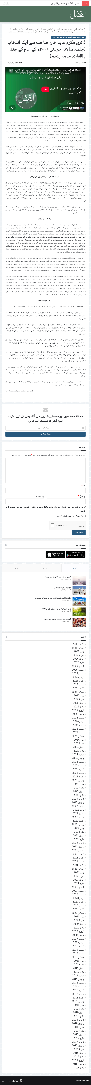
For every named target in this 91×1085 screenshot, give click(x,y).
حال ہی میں (46, 568)
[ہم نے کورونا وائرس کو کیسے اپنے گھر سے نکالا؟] (79, 612)
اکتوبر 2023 (78, 769)
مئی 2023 (79, 788)
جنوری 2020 (78, 935)
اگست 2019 (78, 953)
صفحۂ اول (78, 29)
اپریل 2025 (78, 703)
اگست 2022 (78, 821)
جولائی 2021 (78, 869)
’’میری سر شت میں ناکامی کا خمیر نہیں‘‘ (58, 577)
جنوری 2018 (78, 1023)
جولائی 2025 (78, 692)
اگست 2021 (78, 865)
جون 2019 (79, 961)
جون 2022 (79, 828)
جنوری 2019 (78, 979)
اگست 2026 (78, 644)
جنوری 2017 (78, 1046)
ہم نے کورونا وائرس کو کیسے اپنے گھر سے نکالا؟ (56, 608)
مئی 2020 (79, 920)
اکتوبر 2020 (78, 902)
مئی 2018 (79, 1009)
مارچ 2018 (78, 1016)
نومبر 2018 (78, 987)
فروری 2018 (78, 1020)
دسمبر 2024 (78, 718)
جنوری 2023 (78, 802)
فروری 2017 (78, 1042)
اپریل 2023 (78, 791)
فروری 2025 (78, 710)
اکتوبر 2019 (78, 946)
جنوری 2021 (78, 891)
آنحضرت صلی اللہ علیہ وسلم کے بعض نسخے (57, 619)
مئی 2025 (79, 699)
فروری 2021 (78, 887)
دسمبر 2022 (78, 806)
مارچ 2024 (78, 751)
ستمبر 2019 (78, 950)
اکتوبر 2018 (78, 990)
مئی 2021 (79, 876)
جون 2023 (79, 784)
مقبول (75, 568)
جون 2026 (79, 651)
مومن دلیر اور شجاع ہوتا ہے (62, 587)
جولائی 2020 (78, 913)
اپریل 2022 (78, 836)
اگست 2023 (78, 777)
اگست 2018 (78, 998)
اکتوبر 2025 (78, 681)
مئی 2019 (79, 965)
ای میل (82, 496)
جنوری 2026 (78, 670)
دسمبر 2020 (78, 895)
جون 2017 (79, 1027)
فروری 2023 (78, 799)
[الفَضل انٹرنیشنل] (78, 14)
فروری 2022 (78, 843)
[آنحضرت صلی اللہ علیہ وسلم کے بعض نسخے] (79, 622)
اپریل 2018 (78, 1012)
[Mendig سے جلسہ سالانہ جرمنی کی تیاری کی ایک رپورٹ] (79, 601)
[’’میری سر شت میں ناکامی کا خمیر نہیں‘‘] (79, 580)
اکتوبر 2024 (78, 725)
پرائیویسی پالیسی (10, 1081)
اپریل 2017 (78, 1035)
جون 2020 (79, 917)
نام (83, 486)
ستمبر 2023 (78, 773)
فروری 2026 (78, 666)
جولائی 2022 (78, 825)
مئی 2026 (79, 655)
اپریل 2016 (78, 1053)
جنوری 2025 (78, 714)
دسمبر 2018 (78, 983)
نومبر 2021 (78, 854)
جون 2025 (79, 696)
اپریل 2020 (78, 924)
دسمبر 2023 (78, 762)
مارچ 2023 (78, 795)
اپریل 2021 (78, 880)
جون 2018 (79, 1005)
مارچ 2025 (78, 707)
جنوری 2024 (78, 758)
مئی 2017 (79, 1031)
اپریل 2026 (78, 659)
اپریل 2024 (78, 747)
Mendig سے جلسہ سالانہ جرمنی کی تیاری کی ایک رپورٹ (52, 598)
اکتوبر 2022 (78, 814)
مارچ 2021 (78, 883)
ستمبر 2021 (78, 861)
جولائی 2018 (78, 1001)
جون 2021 (79, 872)
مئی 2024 (79, 744)
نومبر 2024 (78, 721)
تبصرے (16, 568)
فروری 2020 (78, 931)
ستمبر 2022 (78, 817)
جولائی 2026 (78, 648)
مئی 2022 (79, 832)
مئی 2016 (79, 1049)
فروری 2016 (78, 1060)
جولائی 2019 (78, 957)
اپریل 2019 (78, 968)
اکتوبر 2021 (78, 858)
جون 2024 (79, 740)
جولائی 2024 (78, 736)
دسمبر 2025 (78, 674)
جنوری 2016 (78, 1064)
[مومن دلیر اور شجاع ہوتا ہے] (79, 590)
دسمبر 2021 (78, 850)
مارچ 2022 (78, 839)
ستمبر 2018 (78, 994)
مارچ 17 (80, 1068)
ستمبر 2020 (78, 906)
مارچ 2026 (78, 662)
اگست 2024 (78, 732)
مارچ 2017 (78, 1038)
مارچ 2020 (78, 928)
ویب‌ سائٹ (39, 496)
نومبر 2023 (78, 766)
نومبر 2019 (78, 942)
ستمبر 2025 (78, 685)
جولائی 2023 (78, 780)
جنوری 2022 (78, 847)
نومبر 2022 (78, 810)
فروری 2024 (78, 755)
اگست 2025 (78, 688)
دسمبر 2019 (78, 939)
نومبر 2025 (78, 677)
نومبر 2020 (78, 898)
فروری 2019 (78, 976)
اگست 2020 (78, 909)
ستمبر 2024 (78, 729)
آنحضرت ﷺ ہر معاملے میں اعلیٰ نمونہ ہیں (63, 4)
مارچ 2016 (78, 1057)
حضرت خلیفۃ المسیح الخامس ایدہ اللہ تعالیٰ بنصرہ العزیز (47, 29)
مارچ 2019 (78, 972)
